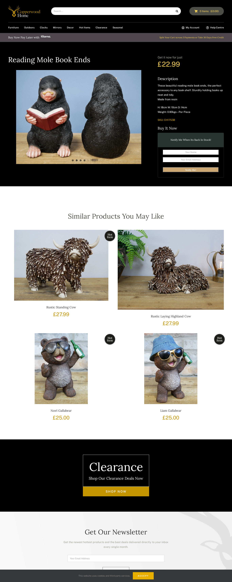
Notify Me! (190, 170)
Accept (143, 576)
